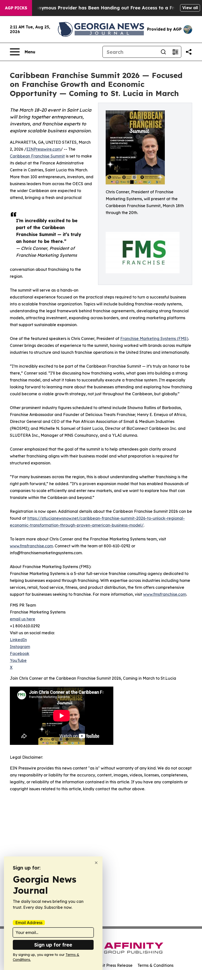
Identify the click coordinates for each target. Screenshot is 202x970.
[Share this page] (188, 52)
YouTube (18, 660)
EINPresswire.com (43, 149)
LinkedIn (18, 639)
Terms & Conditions (155, 965)
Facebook (19, 653)
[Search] (163, 52)
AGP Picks (16, 7)
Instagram (20, 646)
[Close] (96, 862)
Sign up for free (53, 945)
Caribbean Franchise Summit (37, 156)
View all (190, 7)
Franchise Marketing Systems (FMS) (154, 338)
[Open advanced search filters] (175, 52)
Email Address (28, 922)
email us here (22, 618)
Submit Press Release (112, 965)
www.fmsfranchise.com (31, 545)
